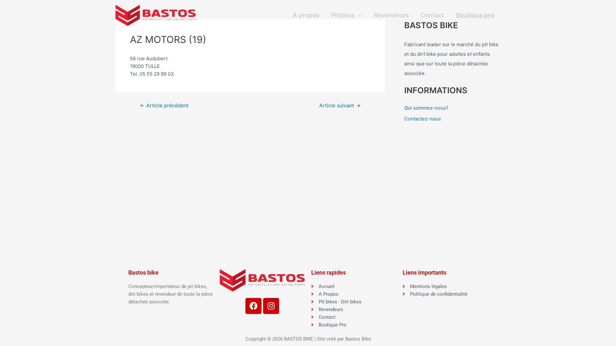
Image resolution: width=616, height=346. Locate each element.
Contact (432, 15)
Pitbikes (343, 15)
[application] (358, 15)
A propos (306, 15)
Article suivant (340, 105)
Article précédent (164, 105)
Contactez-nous (422, 119)
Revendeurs (391, 15)
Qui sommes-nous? (426, 108)
